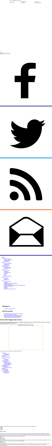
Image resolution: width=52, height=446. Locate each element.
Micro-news (6, 370)
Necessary (3, 438)
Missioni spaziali (4, 266)
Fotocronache (6, 277)
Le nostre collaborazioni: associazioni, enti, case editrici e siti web (14, 285)
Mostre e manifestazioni (8, 363)
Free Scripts (6, 273)
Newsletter (6, 278)
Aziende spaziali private (8, 367)
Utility (3, 269)
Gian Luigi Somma (38, 2)
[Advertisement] (26, 297)
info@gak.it (23, 2)
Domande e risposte (7, 357)
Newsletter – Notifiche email (8, 286)
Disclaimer (6, 287)
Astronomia (4, 352)
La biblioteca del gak (7, 272)
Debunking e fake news (6, 355)
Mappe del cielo (6, 264)
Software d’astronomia (7, 276)
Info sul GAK (12, 2)
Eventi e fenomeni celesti (8, 259)
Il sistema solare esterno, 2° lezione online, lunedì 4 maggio (13, 313)
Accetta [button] (28, 426)
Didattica (3, 356)
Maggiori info (34, 426)
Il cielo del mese (6, 265)
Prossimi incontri (6, 279)
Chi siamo (5, 282)
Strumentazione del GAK (8, 284)
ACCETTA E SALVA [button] (3, 445)
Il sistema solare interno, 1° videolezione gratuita (12, 317)
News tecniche (6, 372)
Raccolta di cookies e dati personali (9, 288)
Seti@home (6, 268)
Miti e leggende (6, 360)
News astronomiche (7, 258)
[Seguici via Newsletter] (26, 255)
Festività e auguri (7, 371)
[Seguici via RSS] (26, 209)
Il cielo (3, 262)
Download (5, 271)
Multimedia (4, 368)
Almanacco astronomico (8, 263)
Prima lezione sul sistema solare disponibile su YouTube (13, 315)
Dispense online (6, 270)
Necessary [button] (1, 437)
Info (2, 280)
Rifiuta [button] (30, 426)
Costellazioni (6, 359)
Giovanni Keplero (7, 261)
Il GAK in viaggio (7, 362)
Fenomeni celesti (6, 353)
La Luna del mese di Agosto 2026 (9, 308)
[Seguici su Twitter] (26, 157)
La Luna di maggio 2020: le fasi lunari (10, 314)
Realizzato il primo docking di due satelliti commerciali (13, 316)
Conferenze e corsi (7, 361)
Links (5, 274)
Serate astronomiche (7, 364)
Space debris (6, 354)
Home (1, 52)
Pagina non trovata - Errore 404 (5, 53)
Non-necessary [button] (2, 441)
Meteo (5, 275)
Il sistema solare (6, 260)
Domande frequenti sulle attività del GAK (10, 283)
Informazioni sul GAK (7, 281)
